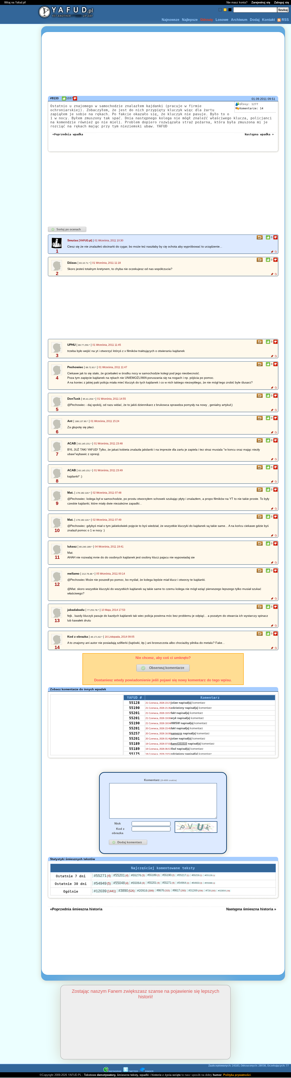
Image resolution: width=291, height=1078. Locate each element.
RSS (285, 20)
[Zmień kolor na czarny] (230, 9)
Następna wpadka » (259, 134)
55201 (134, 713)
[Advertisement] (19, 539)
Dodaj (254, 20)
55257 (134, 733)
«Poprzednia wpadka (67, 134)
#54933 (197, 883)
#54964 (183, 882)
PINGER (149, 1071)
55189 (134, 744)
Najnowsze (170, 20)
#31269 (196, 890)
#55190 (168, 875)
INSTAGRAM (115, 1071)
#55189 (153, 875)
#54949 (102, 883)
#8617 (179, 890)
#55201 (120, 875)
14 (251, 108)
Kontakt (268, 20)
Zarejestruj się (260, 2)
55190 (134, 708)
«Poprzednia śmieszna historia (76, 909)
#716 (211, 890)
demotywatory (106, 1075)
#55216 (197, 875)
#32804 (224, 890)
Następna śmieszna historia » (251, 909)
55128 (134, 703)
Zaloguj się (281, 2)
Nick (117, 823)
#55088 (210, 883)
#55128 (210, 875)
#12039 (105, 891)
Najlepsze (190, 20)
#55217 (183, 875)
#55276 (138, 875)
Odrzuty (206, 20)
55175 (134, 754)
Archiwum (239, 20)
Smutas (72, 240)
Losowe (222, 20)
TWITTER (133, 1071)
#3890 (126, 890)
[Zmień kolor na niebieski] (220, 9)
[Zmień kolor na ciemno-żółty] (225, 9)
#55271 (102, 875)
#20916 (145, 890)
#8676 (163, 890)
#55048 (120, 883)
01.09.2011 (259, 99)
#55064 (138, 883)
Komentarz (160, 780)
